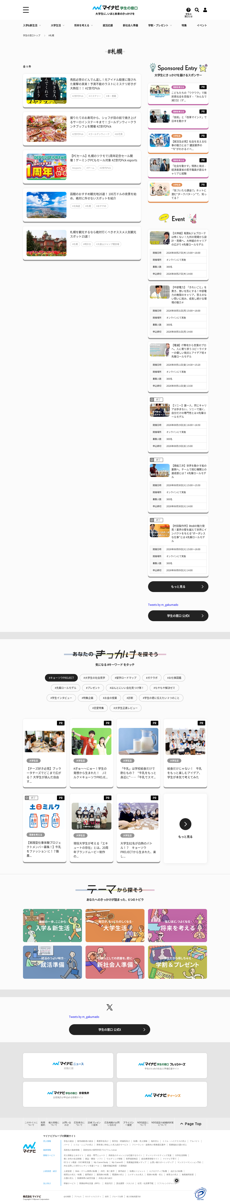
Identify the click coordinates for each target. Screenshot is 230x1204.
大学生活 (56, 25)
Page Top (193, 1124)
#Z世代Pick (77, 96)
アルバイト (195, 1141)
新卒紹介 (122, 1171)
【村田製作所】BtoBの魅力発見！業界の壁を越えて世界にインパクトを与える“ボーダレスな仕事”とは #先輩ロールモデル (189, 533)
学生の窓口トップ (31, 35)
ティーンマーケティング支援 (158, 1155)
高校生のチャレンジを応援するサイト (125, 1155)
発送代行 (109, 1183)
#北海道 (76, 206)
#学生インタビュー (61, 698)
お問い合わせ (66, 1123)
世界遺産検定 (132, 1159)
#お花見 (119, 134)
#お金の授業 (110, 698)
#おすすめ (101, 206)
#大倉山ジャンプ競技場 (107, 244)
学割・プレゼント (158, 25)
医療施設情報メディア (136, 1162)
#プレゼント (93, 688)
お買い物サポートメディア (162, 1162)
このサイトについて (31, 1123)
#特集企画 (87, 698)
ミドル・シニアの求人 (83, 1145)
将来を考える (81, 25)
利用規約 (43, 1123)
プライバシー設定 (128, 1123)
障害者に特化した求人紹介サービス (112, 1145)
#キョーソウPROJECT (61, 678)
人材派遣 (68, 1171)
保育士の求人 (172, 1174)
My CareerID (117, 1162)
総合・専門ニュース (96, 1155)
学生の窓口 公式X (178, 615)
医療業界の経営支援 (86, 1178)
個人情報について (54, 1123)
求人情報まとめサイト (74, 1155)
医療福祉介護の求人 (178, 1145)
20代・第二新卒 (108, 1171)
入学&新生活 (30, 25)
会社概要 (67, 1197)
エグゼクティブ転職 (158, 1171)
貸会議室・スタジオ (125, 1183)
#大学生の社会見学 (94, 678)
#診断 (130, 698)
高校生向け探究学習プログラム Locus (100, 1150)
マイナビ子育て (170, 1159)
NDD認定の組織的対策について (162, 1123)
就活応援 (108, 25)
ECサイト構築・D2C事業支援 (77, 1162)
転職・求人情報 (140, 1141)
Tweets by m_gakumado (163, 604)
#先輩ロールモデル (65, 688)
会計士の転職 (176, 1171)
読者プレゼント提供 (94, 1123)
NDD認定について (143, 1123)
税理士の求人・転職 (73, 1174)
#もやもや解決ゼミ (164, 688)
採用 (107, 1197)
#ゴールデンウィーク (99, 134)
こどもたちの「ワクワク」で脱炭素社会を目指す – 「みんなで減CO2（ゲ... (189, 97)
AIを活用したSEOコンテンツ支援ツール (81, 1166)
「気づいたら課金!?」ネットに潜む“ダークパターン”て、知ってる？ (189, 194)
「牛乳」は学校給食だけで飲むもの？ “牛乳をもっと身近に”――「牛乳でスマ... (138, 773)
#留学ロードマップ (125, 678)
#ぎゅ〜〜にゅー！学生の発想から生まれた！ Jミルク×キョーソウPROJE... (90, 773)
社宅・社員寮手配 (145, 1183)
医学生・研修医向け (121, 1141)
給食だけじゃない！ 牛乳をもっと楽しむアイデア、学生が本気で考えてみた (184, 773)
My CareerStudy (101, 1162)
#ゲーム (90, 168)
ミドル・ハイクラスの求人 (174, 1141)
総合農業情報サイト (150, 1159)
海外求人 (155, 1141)
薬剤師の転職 (103, 1174)
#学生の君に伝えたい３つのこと (161, 698)
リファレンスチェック (167, 1183)
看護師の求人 (118, 1174)
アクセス (78, 1197)
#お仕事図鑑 (174, 678)
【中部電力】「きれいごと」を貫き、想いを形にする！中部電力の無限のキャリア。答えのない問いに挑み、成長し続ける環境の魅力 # (189, 295)
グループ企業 (117, 1197)
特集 (184, 25)
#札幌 (51, 35)
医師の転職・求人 (155, 1174)
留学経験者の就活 (85, 1141)
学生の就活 (69, 1141)
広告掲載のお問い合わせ (111, 1123)
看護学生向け (103, 1141)
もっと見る (178, 586)
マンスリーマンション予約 (189, 1162)
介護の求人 (69, 1178)
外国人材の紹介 (105, 1178)
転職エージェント (138, 1171)
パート (67, 1145)
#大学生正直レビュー (126, 708)
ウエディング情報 (114, 1159)
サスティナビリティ (93, 1197)
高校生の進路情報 (72, 1150)
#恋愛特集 (98, 708)
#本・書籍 (111, 96)
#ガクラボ (152, 678)
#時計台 (87, 244)
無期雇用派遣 (188, 1174)
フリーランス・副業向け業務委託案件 (148, 1145)
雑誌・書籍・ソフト (94, 1159)
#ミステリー (95, 96)
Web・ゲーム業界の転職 (86, 1171)
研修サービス (70, 1183)
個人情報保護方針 (133, 1197)
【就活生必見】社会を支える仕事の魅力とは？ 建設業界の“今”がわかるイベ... (189, 145)
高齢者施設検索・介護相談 (115, 1166)
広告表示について (79, 1123)
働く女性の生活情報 (73, 1159)
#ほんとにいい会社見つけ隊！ (127, 688)
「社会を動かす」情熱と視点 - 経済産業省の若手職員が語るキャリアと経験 (189, 170)
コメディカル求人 (135, 1174)
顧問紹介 (89, 1174)
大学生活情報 (181, 1155)
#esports (76, 168)
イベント (202, 25)
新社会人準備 (130, 25)
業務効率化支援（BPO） (90, 1183)
